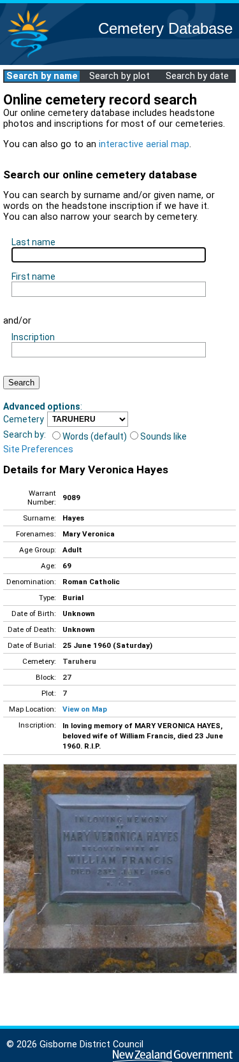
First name (33, 276)
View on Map (84, 709)
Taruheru (79, 661)
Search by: (24, 434)
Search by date (197, 76)
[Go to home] (28, 57)
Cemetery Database (165, 28)
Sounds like (163, 436)
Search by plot (119, 76)
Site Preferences (38, 449)
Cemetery (23, 419)
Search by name (42, 76)
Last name (33, 242)
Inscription (33, 337)
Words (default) (94, 436)
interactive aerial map (144, 144)
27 (66, 677)
